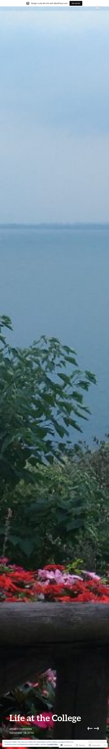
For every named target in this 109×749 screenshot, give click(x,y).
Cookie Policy (52, 744)
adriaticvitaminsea (20, 728)
